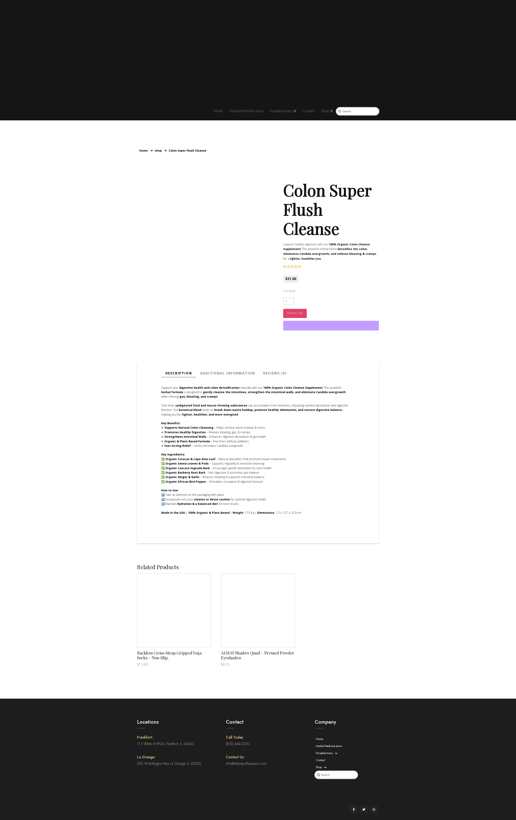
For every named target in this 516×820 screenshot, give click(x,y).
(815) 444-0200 (238, 743)
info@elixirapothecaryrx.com (246, 763)
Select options (174, 640)
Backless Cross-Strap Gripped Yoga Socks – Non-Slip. (169, 655)
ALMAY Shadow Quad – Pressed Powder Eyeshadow (257, 655)
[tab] (178, 373)
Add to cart (295, 313)
